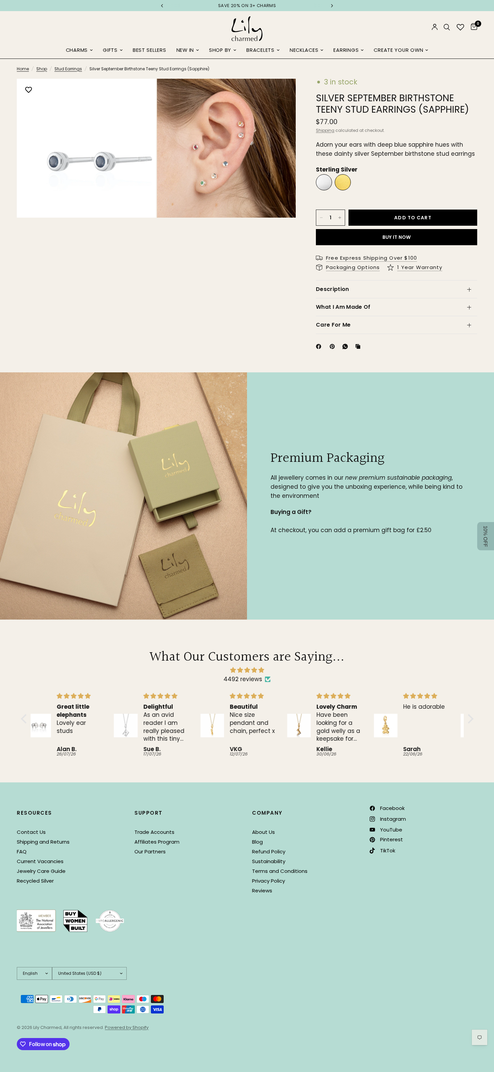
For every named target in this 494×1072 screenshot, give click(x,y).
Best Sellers (149, 50)
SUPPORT (148, 812)
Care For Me (333, 325)
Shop (41, 69)
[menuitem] (79, 50)
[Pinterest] (334, 346)
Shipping (325, 130)
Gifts (110, 50)
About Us (263, 832)
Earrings (346, 50)
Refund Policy (268, 851)
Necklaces (304, 50)
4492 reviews (242, 679)
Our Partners (150, 851)
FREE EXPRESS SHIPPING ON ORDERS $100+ (247, 5)
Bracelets (260, 50)
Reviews (262, 890)
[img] (247, 670)
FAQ (22, 851)
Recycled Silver (35, 880)
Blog (257, 841)
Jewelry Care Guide (41, 871)
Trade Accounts (154, 832)
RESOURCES (34, 812)
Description (332, 289)
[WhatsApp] (346, 346)
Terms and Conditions (279, 871)
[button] (25, 719)
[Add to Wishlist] (28, 90)
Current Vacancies (40, 861)
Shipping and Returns (43, 841)
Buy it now (396, 237)
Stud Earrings (68, 69)
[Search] (446, 27)
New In (185, 50)
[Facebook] (320, 346)
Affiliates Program (156, 841)
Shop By (220, 50)
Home (23, 69)
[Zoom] (141, 92)
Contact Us (31, 832)
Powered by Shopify (127, 1027)
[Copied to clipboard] (359, 346)
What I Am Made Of (343, 307)
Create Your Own (398, 50)
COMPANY (267, 812)
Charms (77, 50)
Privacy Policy (268, 880)
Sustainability (268, 861)
